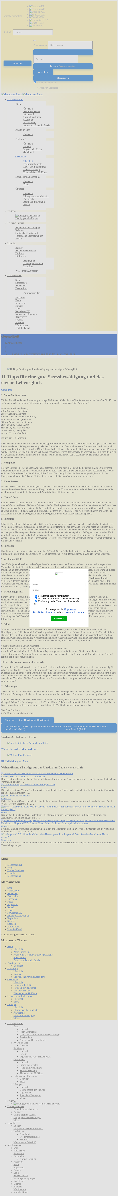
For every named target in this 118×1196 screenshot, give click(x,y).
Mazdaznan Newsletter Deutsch (53, 595)
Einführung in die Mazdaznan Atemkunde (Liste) (56, 602)
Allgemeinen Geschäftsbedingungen (54, 610)
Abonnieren (59, 619)
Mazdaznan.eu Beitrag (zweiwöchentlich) (58, 598)
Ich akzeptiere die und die (59, 610)
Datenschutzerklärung (74, 612)
